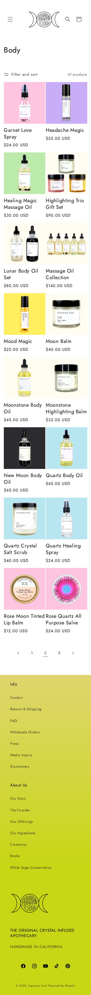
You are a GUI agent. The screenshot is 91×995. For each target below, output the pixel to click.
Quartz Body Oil (64, 475)
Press (14, 743)
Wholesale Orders (25, 732)
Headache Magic (65, 130)
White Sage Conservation (31, 867)
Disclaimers (20, 766)
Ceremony (18, 844)
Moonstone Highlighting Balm (66, 408)
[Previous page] (18, 653)
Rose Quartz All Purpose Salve (64, 619)
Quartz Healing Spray (63, 549)
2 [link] (45, 653)
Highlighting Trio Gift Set (65, 204)
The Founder (20, 810)
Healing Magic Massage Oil (20, 204)
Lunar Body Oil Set (21, 274)
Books (15, 855)
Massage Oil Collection (60, 274)
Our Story (18, 798)
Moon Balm (59, 341)
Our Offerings (21, 821)
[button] (10, 19)
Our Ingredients (23, 832)
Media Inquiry (21, 754)
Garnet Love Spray (18, 133)
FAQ (13, 720)
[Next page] (72, 653)
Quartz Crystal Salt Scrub (20, 549)
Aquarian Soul (37, 986)
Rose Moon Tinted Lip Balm (24, 619)
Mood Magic (18, 341)
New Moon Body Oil (23, 478)
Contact (16, 697)
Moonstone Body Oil (23, 408)
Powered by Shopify (61, 986)
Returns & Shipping (26, 709)
